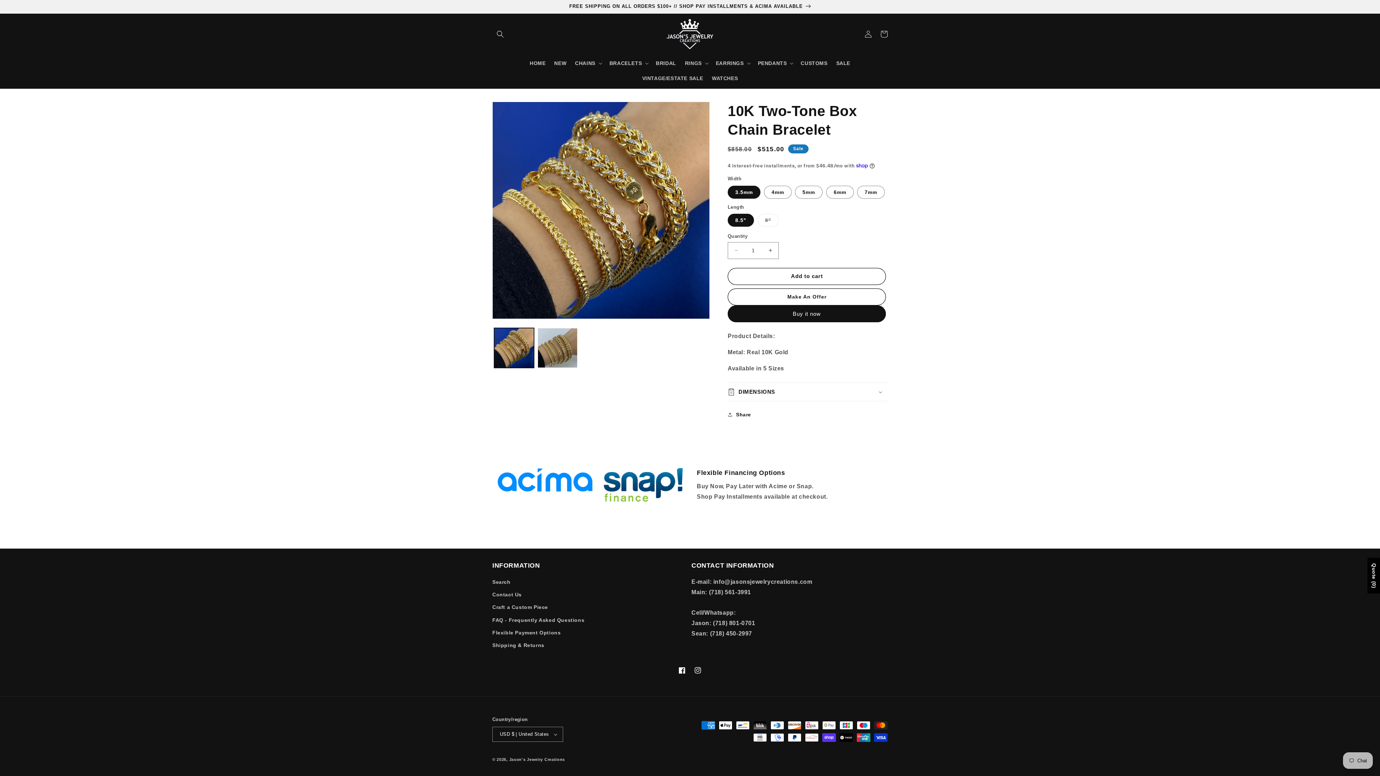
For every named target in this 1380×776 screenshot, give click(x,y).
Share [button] (743, 414)
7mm (871, 192)
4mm (778, 192)
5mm (808, 192)
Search (501, 582)
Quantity (738, 236)
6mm (840, 192)
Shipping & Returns (518, 645)
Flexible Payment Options (526, 633)
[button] (500, 34)
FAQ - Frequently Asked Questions (538, 620)
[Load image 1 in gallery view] (514, 348)
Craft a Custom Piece (520, 607)
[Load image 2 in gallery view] (558, 348)
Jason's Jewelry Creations (537, 759)
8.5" (740, 220)
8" (772, 222)
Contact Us (507, 594)
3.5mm (744, 192)
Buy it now (807, 314)
